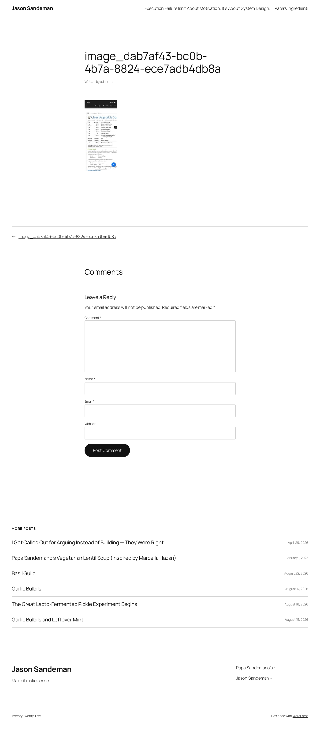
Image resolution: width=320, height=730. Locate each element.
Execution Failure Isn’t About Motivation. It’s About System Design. (207, 8)
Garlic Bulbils (26, 589)
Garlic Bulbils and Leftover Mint (47, 620)
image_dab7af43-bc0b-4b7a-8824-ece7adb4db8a (67, 236)
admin (104, 81)
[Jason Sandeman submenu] (271, 678)
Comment (93, 317)
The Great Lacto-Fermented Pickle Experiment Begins (74, 604)
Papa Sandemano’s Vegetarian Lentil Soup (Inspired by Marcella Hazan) (94, 558)
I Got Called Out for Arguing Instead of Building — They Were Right (88, 542)
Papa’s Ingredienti (291, 8)
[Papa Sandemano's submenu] (275, 667)
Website (90, 423)
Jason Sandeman (32, 8)
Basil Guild (24, 573)
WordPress (300, 716)
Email (89, 401)
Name (90, 379)
